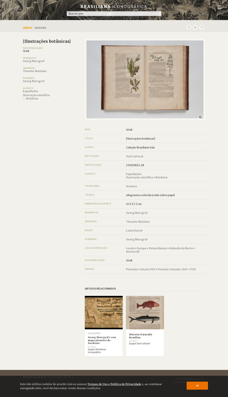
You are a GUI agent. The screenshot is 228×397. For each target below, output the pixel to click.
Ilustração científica (36, 95)
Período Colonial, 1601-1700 (177, 269)
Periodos (132, 269)
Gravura (131, 186)
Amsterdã (133, 251)
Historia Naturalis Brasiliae (140, 336)
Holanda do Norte (181, 248)
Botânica (32, 98)
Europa (141, 248)
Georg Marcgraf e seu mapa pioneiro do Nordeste (102, 340)
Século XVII (147, 269)
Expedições (30, 91)
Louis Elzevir (134, 230)
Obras (27, 27)
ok (197, 385)
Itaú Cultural (134, 156)
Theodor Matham (35, 71)
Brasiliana (114, 6)
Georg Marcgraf (33, 61)
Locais (130, 248)
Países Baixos (158, 248)
